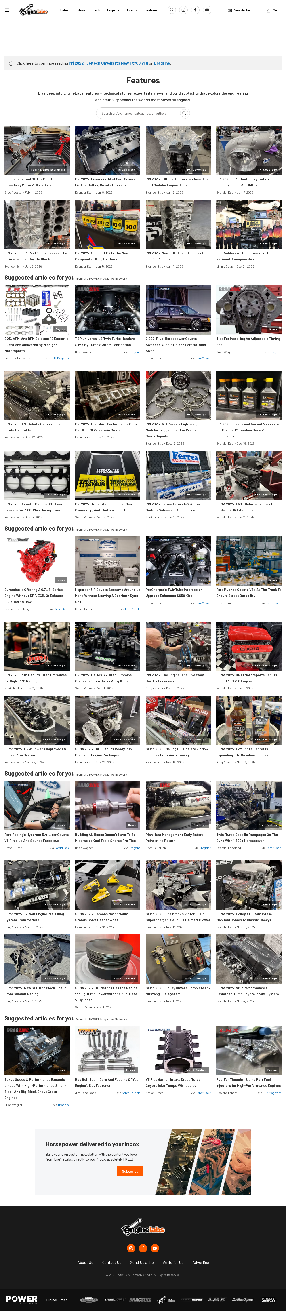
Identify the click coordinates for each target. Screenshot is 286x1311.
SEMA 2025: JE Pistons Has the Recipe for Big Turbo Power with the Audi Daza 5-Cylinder (106, 994)
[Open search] (172, 10)
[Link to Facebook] (195, 10)
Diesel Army (62, 609)
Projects (113, 10)
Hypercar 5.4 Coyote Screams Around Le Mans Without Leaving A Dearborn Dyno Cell (107, 595)
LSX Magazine (60, 358)
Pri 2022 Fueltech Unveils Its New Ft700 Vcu (108, 63)
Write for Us (173, 1262)
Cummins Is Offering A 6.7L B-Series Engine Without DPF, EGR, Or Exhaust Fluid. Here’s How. (33, 595)
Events (132, 10)
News (81, 10)
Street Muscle (131, 1093)
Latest (65, 10)
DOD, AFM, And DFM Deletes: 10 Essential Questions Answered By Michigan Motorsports (36, 344)
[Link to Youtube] (207, 10)
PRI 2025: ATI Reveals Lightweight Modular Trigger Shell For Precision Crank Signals (173, 430)
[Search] (184, 113)
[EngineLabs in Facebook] (143, 1248)
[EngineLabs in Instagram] (131, 1248)
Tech (96, 10)
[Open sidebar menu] (7, 10)
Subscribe (130, 1171)
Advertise (200, 1262)
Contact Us (111, 1262)
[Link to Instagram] (183, 10)
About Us (85, 1262)
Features (151, 10)
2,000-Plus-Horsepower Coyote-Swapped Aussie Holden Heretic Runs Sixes (176, 344)
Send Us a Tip (142, 1262)
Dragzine (162, 63)
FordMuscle (203, 358)
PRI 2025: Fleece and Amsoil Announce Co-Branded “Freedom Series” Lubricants (247, 430)
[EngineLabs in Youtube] (155, 1248)
